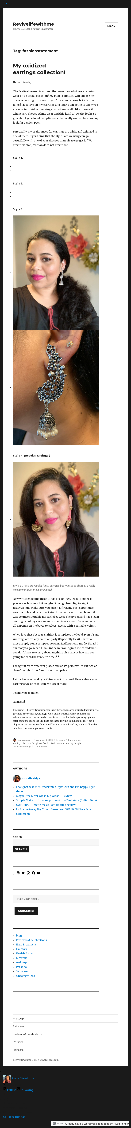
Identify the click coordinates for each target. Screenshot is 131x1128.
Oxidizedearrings (22, 746)
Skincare (22, 971)
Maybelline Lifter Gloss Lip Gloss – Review (44, 795)
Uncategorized (25, 975)
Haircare (21, 949)
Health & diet (24, 953)
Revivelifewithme (33, 24)
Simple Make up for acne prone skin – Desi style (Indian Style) (56, 800)
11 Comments (40, 746)
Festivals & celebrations (31, 940)
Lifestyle (60, 740)
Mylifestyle (75, 743)
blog (19, 935)
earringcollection (22, 743)
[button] (13, 166)
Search (17, 836)
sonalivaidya (24, 740)
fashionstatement (60, 743)
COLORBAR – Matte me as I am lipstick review (46, 804)
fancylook (37, 743)
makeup (21, 962)
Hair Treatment (26, 944)
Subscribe (26, 911)
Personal (22, 966)
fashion (46, 743)
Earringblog (74, 740)
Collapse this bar (14, 1116)
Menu (111, 25)
